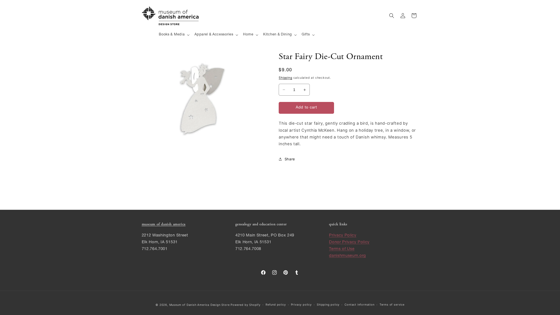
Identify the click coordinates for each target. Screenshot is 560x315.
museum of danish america (164, 224)
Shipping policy (328, 304)
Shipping (285, 77)
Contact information (359, 304)
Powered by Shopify (246, 304)
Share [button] (290, 159)
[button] (174, 35)
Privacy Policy (342, 236)
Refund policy (276, 304)
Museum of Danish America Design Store (199, 304)
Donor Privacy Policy (349, 242)
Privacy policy (301, 304)
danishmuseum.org (347, 256)
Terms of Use (341, 249)
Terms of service (392, 304)
